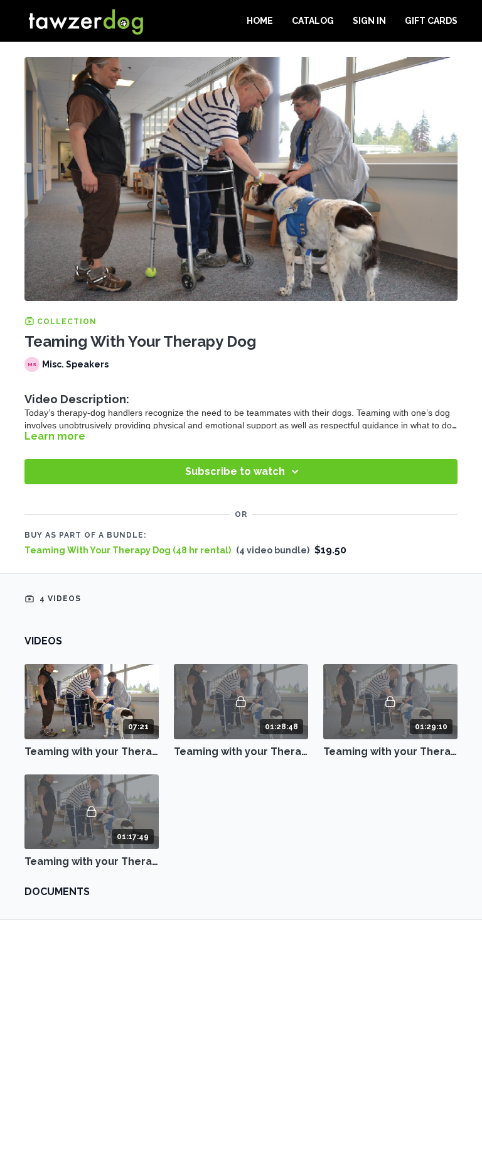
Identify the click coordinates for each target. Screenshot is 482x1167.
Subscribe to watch (235, 471)
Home (260, 21)
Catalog (313, 21)
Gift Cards (431, 21)
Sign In (369, 21)
